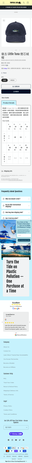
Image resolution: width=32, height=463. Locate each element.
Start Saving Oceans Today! (24, 240)
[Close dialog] (30, 220)
